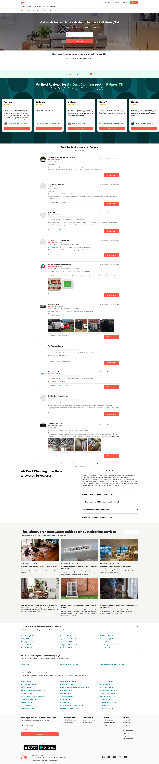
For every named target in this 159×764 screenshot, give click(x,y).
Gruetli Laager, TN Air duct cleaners (31, 636)
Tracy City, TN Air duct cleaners (30, 642)
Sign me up (39, 734)
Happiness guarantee (129, 736)
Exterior (29, 6)
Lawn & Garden (37, 6)
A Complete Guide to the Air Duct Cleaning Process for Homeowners (118, 606)
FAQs (105, 725)
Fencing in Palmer (26, 687)
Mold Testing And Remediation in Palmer (112, 665)
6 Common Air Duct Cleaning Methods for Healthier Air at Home (79, 567)
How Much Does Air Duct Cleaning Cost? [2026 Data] (40, 566)
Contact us (126, 733)
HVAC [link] (22, 10)
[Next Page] (97, 464)
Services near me (68, 722)
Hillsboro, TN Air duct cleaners (109, 642)
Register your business (89, 720)
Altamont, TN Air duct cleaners (30, 645)
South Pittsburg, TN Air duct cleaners (111, 639)
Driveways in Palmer (27, 702)
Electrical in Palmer (66, 699)
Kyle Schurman (65, 602)
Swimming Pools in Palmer (108, 696)
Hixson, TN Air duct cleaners (108, 648)
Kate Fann (103, 602)
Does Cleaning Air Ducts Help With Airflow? (116, 566)
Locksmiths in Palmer (27, 708)
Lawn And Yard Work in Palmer (69, 708)
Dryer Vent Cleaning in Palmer (69, 665)
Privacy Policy (43, 755)
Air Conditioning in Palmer (29, 684)
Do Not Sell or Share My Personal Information (54, 757)
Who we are (126, 722)
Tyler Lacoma (25, 563)
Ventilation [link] (28, 10)
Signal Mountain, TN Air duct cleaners (71, 639)
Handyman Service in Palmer (29, 699)
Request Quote (111, 175)
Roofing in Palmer (26, 681)
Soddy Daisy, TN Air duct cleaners (70, 645)
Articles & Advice (51, 6)
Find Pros (79, 41)
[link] (5, 123)
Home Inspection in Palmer (68, 681)
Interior (23, 6)
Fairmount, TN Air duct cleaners (70, 636)
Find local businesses (69, 720)
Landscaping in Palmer (107, 681)
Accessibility (36, 758)
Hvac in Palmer (25, 665)
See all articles (131, 532)
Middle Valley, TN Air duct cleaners (110, 645)
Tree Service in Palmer (67, 696)
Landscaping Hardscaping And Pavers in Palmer (74, 687)
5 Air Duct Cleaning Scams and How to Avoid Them (39, 605)
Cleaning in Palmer (105, 699)
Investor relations (128, 730)
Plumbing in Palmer (66, 690)
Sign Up (134, 2)
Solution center (108, 720)
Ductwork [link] (35, 10)
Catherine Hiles (65, 563)
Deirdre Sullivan (105, 563)
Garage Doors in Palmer (107, 708)
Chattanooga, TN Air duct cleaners (70, 642)
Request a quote (17, 128)
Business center (87, 722)
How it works (127, 720)
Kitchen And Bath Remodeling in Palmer (33, 696)
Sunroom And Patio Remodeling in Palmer (33, 690)
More (44, 6)
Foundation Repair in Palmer (108, 690)
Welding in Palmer (26, 705)
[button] (54, 284)
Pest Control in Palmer (106, 687)
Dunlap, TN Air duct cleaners (29, 639)
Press (124, 728)
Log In (125, 2)
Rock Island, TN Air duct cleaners (110, 636)
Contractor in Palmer (66, 684)
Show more (116, 436)
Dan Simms (24, 602)
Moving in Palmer (105, 684)
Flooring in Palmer (26, 693)
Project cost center (109, 722)
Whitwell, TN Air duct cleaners (30, 648)
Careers (125, 725)
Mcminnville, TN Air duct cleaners (70, 648)
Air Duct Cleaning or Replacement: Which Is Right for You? (78, 606)
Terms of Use (34, 755)
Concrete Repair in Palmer (108, 693)
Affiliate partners (128, 738)
